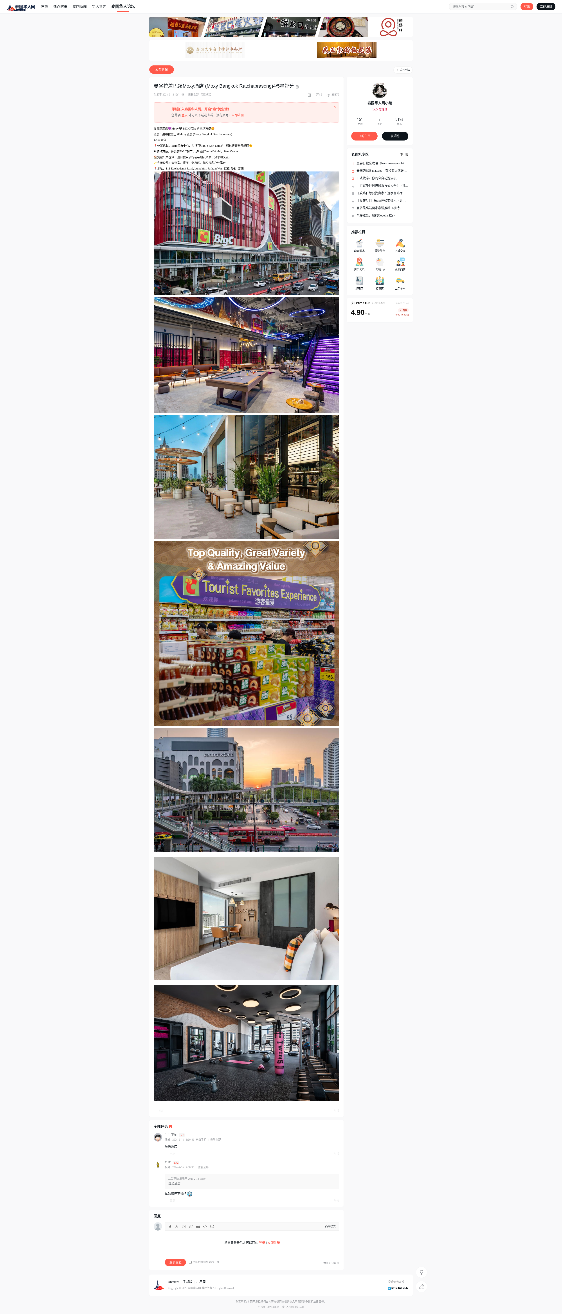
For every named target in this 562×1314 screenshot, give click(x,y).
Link (191, 1226)
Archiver (173, 1281)
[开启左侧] (310, 94)
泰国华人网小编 (379, 103)
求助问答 (400, 269)
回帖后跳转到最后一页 (206, 1262)
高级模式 (330, 1226)
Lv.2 (182, 1135)
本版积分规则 (331, 1263)
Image (184, 1226)
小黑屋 (201, 1281)
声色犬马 (359, 269)
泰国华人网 (194, 1288)
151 (360, 119)
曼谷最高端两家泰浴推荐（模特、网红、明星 (387, 208)
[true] (512, 6)
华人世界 (99, 6)
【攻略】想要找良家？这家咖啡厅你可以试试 (387, 193)
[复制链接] (298, 86)
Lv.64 (380, 109)
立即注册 (546, 6)
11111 (168, 1162)
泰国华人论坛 (123, 6)
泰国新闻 (80, 6)
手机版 (187, 1281)
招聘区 (380, 288)
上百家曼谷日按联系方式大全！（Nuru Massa (387, 185)
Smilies (212, 1226)
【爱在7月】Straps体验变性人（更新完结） (386, 200)
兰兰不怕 (171, 1134)
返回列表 (405, 70)
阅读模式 (205, 94)
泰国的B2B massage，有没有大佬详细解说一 (386, 170)
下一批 (404, 154)
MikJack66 (399, 1288)
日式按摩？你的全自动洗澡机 (376, 178)
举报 (336, 1110)
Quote (198, 1226)
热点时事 (60, 6)
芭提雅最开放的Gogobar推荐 (376, 215)
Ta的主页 (364, 136)
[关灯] (421, 1272)
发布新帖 (161, 69)
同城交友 (400, 250)
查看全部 (193, 94)
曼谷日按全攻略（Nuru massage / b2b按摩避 (386, 163)
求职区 (359, 288)
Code (205, 1226)
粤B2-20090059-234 (293, 1307)
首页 (44, 6)
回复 (161, 1110)
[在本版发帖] (421, 1286)
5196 (399, 119)
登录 (527, 6)
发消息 (395, 136)
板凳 (167, 1167)
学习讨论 (380, 269)
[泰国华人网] (21, 6)
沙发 (167, 1139)
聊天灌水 (359, 250)
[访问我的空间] (380, 90)
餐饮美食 (380, 250)
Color (177, 1226)
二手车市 (400, 288)
